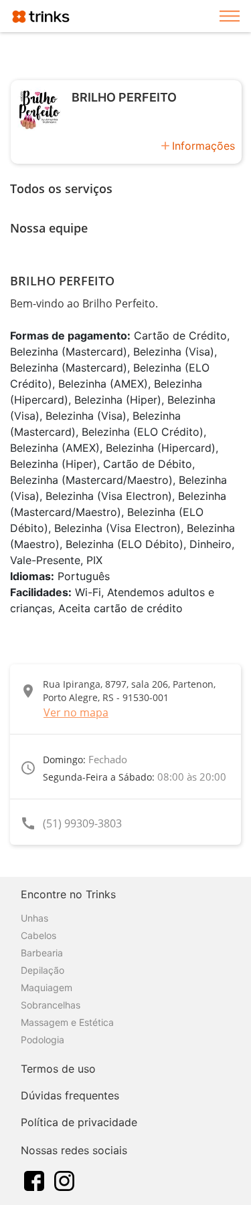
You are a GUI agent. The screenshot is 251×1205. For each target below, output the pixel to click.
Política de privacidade (79, 1122)
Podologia (42, 1039)
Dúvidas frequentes (70, 1095)
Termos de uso (58, 1068)
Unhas (34, 918)
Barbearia (42, 952)
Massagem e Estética (67, 1022)
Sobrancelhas (50, 1005)
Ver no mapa (76, 712)
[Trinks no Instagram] (64, 1179)
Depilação (42, 970)
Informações (203, 145)
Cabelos (38, 935)
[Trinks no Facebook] (34, 1179)
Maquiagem (46, 987)
